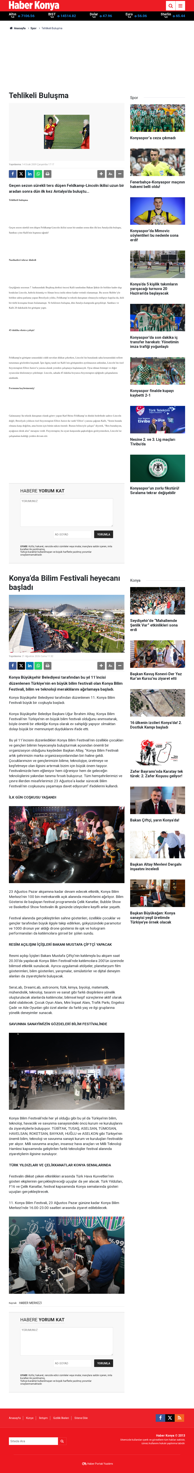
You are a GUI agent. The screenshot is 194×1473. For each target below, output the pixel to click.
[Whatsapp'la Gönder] (38, 174)
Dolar (94, 14)
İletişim (43, 1418)
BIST (52, 14)
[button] (101, 174)
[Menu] (180, 6)
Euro (129, 14)
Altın (12, 14)
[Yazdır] (47, 174)
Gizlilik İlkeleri (61, 1418)
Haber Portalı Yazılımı (100, 1463)
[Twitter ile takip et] (170, 1418)
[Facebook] (12, 174)
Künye (30, 1418)
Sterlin (166, 14)
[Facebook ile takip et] (160, 1418)
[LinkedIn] (30, 174)
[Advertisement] (97, 62)
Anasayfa (19, 28)
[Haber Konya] (34, 5)
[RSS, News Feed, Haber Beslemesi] (179, 1418)
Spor (34, 28)
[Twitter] (21, 174)
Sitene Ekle (81, 1418)
